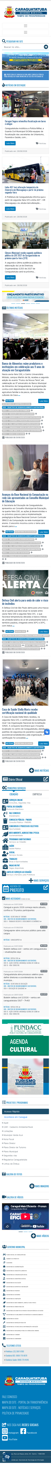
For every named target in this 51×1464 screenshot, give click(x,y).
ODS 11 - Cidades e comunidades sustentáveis (22, 417)
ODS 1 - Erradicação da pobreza (16, 410)
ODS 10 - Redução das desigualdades (18, 414)
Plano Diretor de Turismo (15, 1147)
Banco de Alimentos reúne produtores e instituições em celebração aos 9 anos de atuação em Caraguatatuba (23, 366)
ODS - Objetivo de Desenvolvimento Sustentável (23, 407)
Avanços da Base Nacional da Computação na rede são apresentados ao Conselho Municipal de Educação (25, 497)
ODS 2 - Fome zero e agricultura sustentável (22, 430)
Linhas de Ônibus (11, 1163)
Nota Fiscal (9, 1139)
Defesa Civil (20, 631)
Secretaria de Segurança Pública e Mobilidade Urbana (26, 635)
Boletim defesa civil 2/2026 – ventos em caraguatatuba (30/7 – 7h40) (22, 998)
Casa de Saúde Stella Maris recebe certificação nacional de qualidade (20, 710)
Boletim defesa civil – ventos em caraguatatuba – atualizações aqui (25, 950)
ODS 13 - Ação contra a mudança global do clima (24, 642)
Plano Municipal (11, 1151)
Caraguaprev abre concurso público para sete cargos (24, 931)
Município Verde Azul (13, 1135)
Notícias (9, 400)
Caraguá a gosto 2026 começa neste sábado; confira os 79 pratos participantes (25, 908)
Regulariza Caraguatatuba (15, 1159)
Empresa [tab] (37, 794)
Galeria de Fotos (14, 1173)
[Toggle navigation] (25, 26)
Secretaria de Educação (25, 531)
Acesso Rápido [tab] (12, 1111)
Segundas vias (10, 1155)
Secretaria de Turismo (18, 916)
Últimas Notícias (14, 307)
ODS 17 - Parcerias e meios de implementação (21, 427)
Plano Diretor (9, 1143)
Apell (6, 1122)
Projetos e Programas (17, 1102)
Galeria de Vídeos (14, 1196)
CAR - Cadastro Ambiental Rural (18, 1126)
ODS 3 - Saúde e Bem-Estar (13, 433)
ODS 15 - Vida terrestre (35, 645)
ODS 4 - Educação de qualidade (16, 552)
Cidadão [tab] (14, 794)
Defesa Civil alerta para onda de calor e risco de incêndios (25, 601)
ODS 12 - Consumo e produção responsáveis (21, 420)
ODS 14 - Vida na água (12, 645)
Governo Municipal (16, 1246)
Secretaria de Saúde (23, 743)
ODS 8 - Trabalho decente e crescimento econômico (25, 555)
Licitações (8, 1130)
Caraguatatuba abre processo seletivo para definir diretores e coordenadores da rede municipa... (23, 977)
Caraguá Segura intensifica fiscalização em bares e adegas (25, 123)
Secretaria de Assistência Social (17, 403)
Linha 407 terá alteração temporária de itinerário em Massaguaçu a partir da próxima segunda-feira (24, 190)
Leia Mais (10, 143)
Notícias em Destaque (15, 85)
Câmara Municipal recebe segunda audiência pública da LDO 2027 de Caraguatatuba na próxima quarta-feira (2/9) (23, 255)
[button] (5, 66)
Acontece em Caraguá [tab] (15, 1116)
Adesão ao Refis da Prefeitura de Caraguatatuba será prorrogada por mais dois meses (24, 75)
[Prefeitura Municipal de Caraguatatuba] (25, 11)
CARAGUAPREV (15, 939)
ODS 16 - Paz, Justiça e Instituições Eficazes (21, 423)
